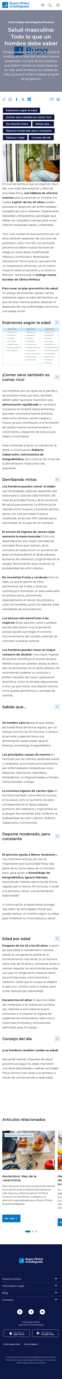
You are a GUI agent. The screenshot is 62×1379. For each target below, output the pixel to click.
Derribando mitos (17, 123)
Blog (5, 1292)
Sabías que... (43, 123)
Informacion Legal (13, 1285)
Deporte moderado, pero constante (29, 130)
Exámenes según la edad (21, 110)
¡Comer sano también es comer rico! (28, 117)
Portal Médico (31, 1344)
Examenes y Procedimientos (19, 1135)
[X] (23, 99)
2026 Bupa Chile (11, 1344)
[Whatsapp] (10, 99)
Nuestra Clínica (11, 1278)
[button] (27, 1231)
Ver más (9, 1218)
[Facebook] (16, 99)
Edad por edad (15, 137)
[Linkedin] (29, 99)
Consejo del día (41, 137)
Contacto (7, 1299)
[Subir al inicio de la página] (57, 322)
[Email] (51, 99)
